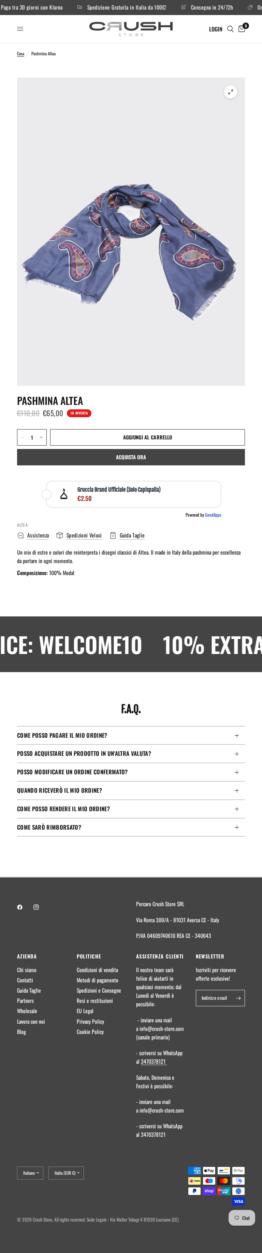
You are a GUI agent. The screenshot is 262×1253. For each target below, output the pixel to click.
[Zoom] (230, 91)
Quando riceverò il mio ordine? (59, 790)
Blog (21, 1031)
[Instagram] (40, 907)
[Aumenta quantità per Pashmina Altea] (41, 437)
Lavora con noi (31, 1021)
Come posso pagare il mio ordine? (62, 735)
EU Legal (85, 1011)
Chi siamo (27, 970)
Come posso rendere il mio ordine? (63, 808)
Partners (25, 1000)
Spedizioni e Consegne (99, 990)
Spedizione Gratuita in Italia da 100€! (116, 7)
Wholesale (27, 1011)
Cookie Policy (90, 1031)
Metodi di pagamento (97, 980)
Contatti (25, 980)
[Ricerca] (230, 29)
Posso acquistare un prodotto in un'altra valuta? (84, 753)
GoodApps (213, 514)
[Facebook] (24, 907)
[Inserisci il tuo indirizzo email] (238, 998)
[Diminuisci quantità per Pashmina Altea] (22, 437)
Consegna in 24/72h (201, 7)
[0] (240, 29)
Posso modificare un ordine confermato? (72, 771)
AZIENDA (27, 956)
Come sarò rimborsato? (49, 827)
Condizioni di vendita (97, 970)
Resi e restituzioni (95, 1000)
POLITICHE (89, 956)
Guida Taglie (29, 990)
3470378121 (154, 1061)
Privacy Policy (90, 1021)
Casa (20, 53)
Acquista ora (131, 457)
